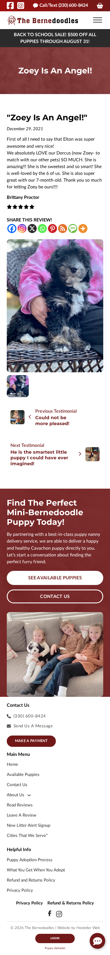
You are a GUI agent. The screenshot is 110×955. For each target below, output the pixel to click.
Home (12, 764)
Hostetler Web (88, 928)
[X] (32, 228)
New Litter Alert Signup (28, 825)
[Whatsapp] (42, 228)
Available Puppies (23, 775)
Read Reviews (20, 805)
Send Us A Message (33, 726)
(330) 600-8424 (30, 716)
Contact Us (55, 596)
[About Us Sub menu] (29, 795)
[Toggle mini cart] (100, 5)
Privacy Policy (20, 890)
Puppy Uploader (55, 948)
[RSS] (62, 228)
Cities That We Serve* (27, 836)
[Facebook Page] (10, 6)
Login (55, 938)
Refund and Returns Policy (31, 880)
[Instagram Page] (20, 6)
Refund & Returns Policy (70, 903)
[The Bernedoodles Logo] (43, 20)
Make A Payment (31, 741)
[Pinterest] (52, 228)
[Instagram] (22, 228)
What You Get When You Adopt (36, 870)
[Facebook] (11, 228)
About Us (15, 795)
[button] (97, 20)
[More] (82, 228)
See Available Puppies (55, 578)
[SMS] (72, 228)
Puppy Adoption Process (29, 860)
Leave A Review (21, 815)
